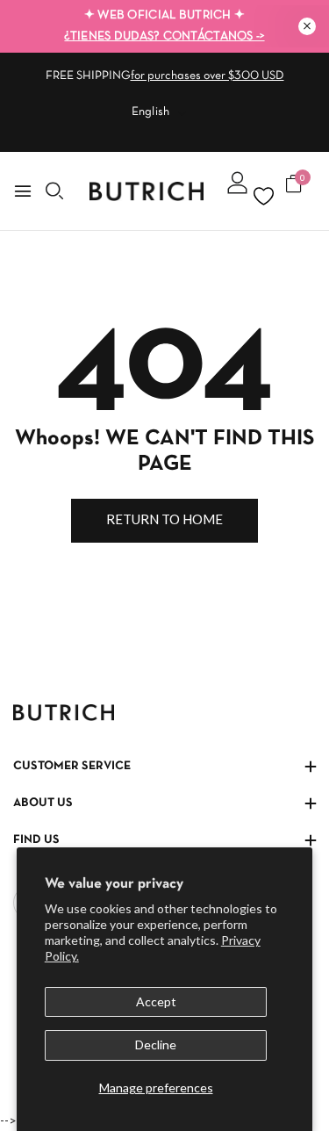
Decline (155, 1044)
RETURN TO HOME (164, 519)
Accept (156, 1001)
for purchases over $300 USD (207, 76)
